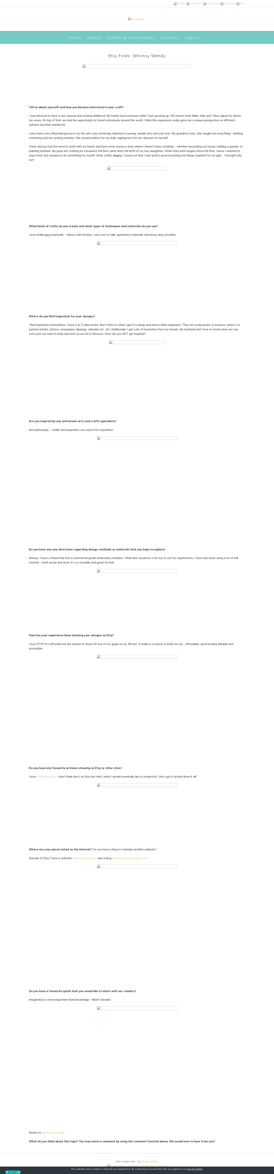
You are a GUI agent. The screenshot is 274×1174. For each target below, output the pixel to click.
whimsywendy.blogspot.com (130, 858)
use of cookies (195, 1168)
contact (170, 37)
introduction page (53, 1132)
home (74, 37)
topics (192, 37)
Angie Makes (150, 1161)
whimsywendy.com (85, 858)
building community (131, 37)
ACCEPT (13, 1172)
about (94, 37)
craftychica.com (46, 776)
